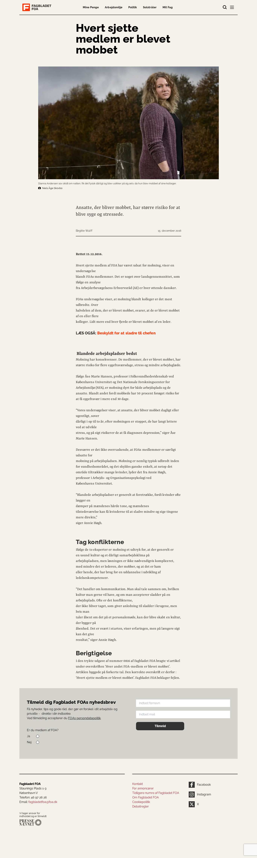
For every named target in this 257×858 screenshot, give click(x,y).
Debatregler (140, 806)
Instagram (204, 794)
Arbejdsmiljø (113, 7)
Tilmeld (160, 726)
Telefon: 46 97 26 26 (33, 797)
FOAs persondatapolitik (84, 718)
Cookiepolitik (141, 802)
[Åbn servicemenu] (232, 8)
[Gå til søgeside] (225, 7)
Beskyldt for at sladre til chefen (116, 333)
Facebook (204, 784)
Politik (132, 7)
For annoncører (143, 788)
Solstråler (149, 7)
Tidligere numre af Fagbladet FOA (155, 793)
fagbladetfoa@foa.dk (42, 802)
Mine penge (91, 7)
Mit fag (168, 7)
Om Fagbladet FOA (145, 797)
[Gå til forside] (37, 7)
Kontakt (137, 784)
